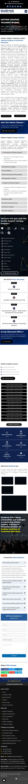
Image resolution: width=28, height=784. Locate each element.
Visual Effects (7, 170)
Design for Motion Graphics (11, 183)
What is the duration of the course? (12, 599)
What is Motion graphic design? (11, 562)
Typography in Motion (9, 178)
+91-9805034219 (14, 681)
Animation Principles (9, 167)
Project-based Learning (10, 203)
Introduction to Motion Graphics (12, 152)
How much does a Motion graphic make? (13, 603)
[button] (26, 11)
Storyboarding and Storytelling (12, 174)
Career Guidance (8, 210)
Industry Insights (8, 207)
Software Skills (7, 199)
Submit (14, 655)
